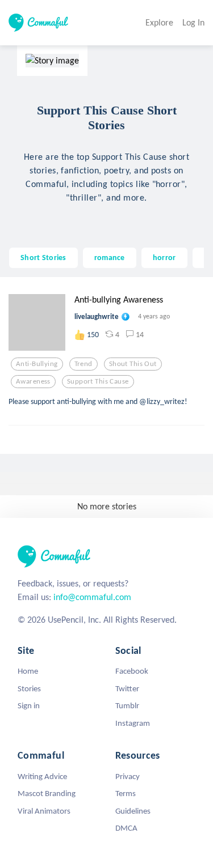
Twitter (127, 688)
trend (83, 364)
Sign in (29, 705)
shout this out (133, 364)
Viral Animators (44, 811)
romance (109, 257)
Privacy (127, 776)
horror (164, 257)
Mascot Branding (47, 793)
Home (28, 671)
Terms (125, 793)
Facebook (131, 671)
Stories (29, 688)
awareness (33, 381)
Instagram (132, 723)
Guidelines (133, 811)
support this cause (98, 381)
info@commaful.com (92, 597)
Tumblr (127, 705)
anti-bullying (37, 364)
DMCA (126, 828)
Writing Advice (42, 776)
